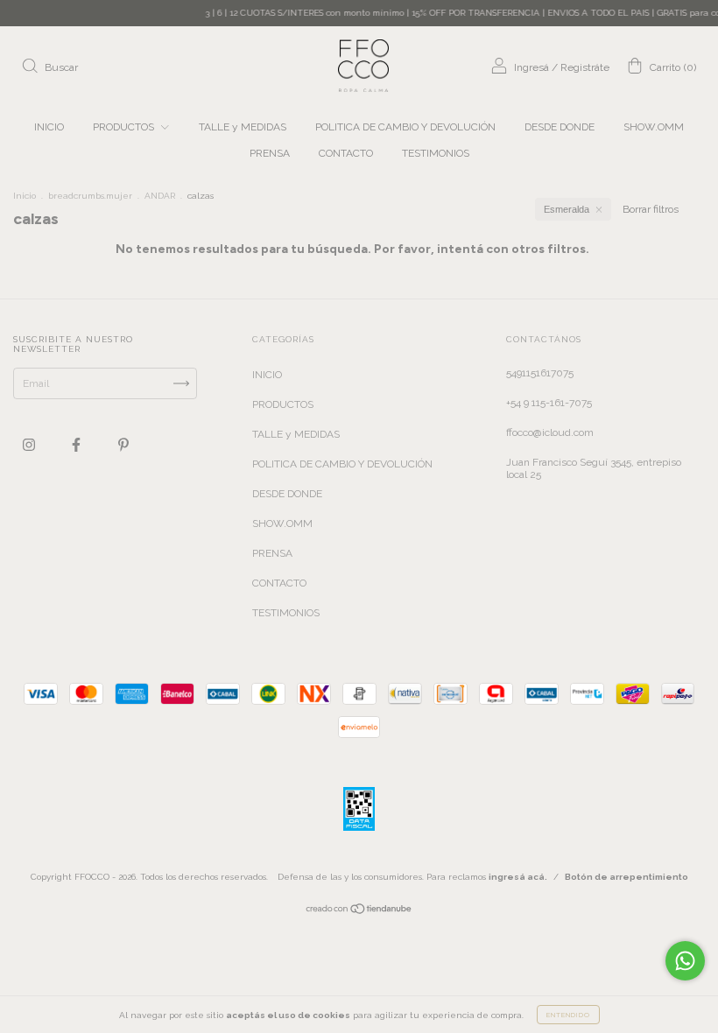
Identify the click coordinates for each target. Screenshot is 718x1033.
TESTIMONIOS (435, 153)
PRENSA (270, 153)
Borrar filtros (651, 209)
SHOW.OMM (653, 127)
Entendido (568, 1014)
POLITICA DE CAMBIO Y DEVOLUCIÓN (405, 127)
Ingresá (531, 67)
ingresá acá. (518, 877)
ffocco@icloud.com (550, 432)
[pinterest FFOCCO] (123, 445)
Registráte (584, 67)
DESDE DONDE (559, 127)
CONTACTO (346, 153)
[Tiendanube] (359, 911)
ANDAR (159, 195)
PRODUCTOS (125, 127)
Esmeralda (566, 209)
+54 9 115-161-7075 (549, 403)
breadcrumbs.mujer (90, 195)
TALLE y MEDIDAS (242, 127)
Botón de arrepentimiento (626, 877)
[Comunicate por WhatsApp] (685, 960)
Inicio (24, 195)
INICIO (49, 127)
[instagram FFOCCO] (30, 445)
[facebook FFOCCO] (77, 445)
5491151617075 (540, 373)
